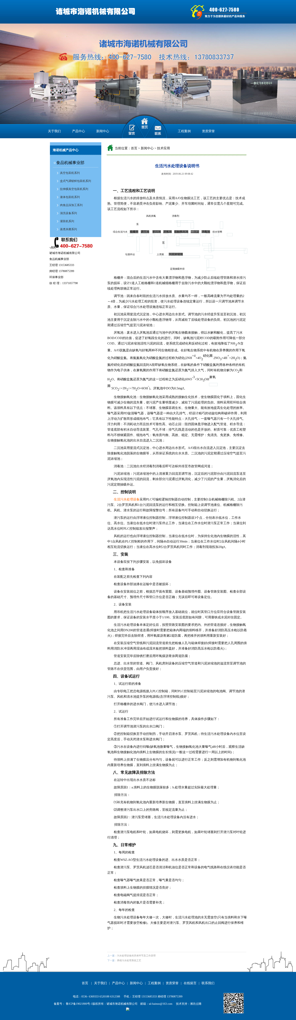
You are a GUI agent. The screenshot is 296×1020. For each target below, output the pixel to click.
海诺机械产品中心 (66, 150)
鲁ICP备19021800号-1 (78, 1003)
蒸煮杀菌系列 (68, 229)
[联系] (159, 126)
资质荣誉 (208, 131)
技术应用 (163, 148)
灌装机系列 (67, 221)
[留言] (129, 126)
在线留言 (190, 983)
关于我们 (54, 131)
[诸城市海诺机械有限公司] (94, 11)
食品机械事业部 (70, 162)
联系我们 (208, 983)
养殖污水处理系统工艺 (129, 960)
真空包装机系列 (70, 172)
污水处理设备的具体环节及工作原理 (136, 955)
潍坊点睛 (195, 1003)
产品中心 (78, 131)
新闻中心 (102, 131)
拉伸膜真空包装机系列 (74, 189)
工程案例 (184, 131)
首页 (134, 148)
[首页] (144, 126)
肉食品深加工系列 (71, 205)
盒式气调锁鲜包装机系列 (75, 181)
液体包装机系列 (70, 197)
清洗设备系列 (68, 213)
